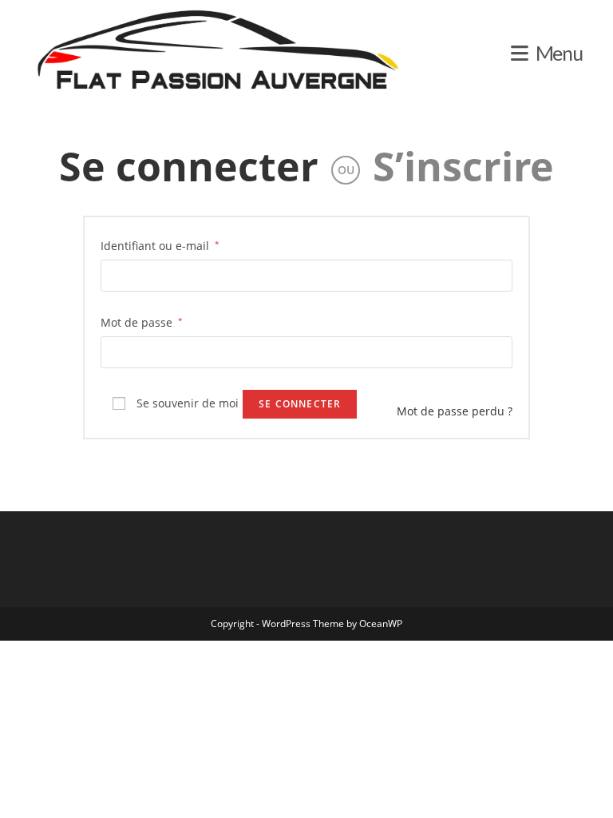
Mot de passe (142, 322)
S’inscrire (463, 166)
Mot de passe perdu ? (454, 411)
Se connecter (188, 166)
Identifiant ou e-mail (160, 245)
